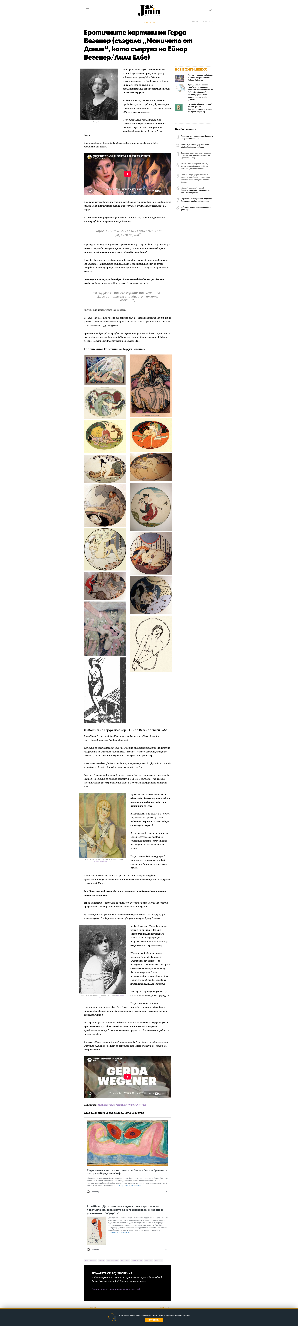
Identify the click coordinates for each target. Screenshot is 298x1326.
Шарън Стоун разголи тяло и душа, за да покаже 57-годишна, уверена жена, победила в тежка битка (195, 178)
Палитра (152, 23)
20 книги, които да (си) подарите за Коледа (196, 208)
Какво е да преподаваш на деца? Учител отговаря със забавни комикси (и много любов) (195, 166)
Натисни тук (154, 1320)
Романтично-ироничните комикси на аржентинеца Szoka (197, 137)
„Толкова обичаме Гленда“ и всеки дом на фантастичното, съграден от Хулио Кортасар (200, 108)
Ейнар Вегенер (112, 1260)
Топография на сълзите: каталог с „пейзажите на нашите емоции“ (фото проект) (196, 155)
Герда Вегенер (90, 1260)
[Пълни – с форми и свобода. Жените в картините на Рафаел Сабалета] (179, 79)
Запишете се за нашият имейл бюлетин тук (116, 1289)
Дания (101, 1260)
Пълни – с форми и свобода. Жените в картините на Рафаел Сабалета (200, 77)
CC (109, 861)
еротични (125, 1260)
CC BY (106, 997)
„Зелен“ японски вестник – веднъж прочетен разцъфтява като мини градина (195, 190)
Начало (145, 23)
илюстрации (137, 1260)
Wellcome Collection (101, 861)
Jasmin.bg (149, 10)
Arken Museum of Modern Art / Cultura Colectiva (122, 1105)
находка (158, 1260)
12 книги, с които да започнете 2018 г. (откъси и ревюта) (195, 146)
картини (148, 1260)
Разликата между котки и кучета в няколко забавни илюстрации (196, 200)
